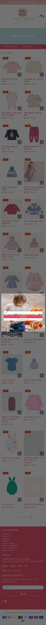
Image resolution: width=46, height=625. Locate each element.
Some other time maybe (23, 319)
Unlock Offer (23, 316)
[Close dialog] (43, 295)
